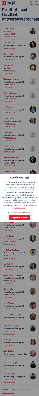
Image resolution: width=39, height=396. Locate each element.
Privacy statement (20, 208)
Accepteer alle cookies (19, 218)
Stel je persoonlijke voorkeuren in (19, 212)
